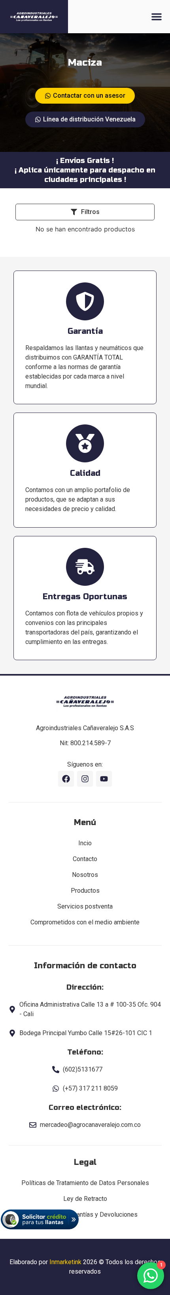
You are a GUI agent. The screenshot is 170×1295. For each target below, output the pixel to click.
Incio (85, 843)
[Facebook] (66, 779)
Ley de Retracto (85, 1198)
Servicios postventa (85, 906)
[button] (156, 16)
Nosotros (85, 874)
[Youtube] (104, 779)
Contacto (85, 859)
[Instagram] (85, 779)
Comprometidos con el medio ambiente (85, 922)
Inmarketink (65, 1262)
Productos (85, 890)
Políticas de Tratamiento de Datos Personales (85, 1183)
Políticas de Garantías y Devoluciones (85, 1214)
